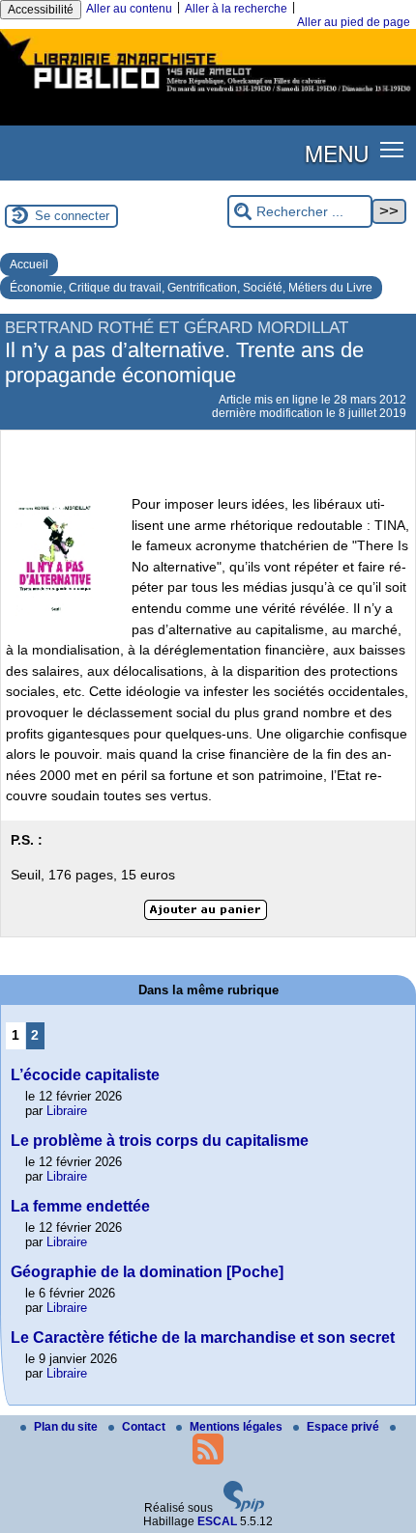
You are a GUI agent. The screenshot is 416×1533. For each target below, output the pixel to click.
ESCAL (217, 1521)
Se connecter (72, 216)
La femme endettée (80, 1206)
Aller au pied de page (353, 22)
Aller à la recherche (236, 8)
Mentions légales (237, 1427)
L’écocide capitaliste (85, 1075)
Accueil (29, 264)
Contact (145, 1427)
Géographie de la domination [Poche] (147, 1272)
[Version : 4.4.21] (244, 1508)
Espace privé (344, 1427)
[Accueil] (208, 94)
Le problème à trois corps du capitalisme (160, 1140)
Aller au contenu (129, 8)
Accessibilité (41, 9)
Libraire (66, 1110)
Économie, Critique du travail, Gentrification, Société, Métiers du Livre (191, 287)
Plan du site (67, 1427)
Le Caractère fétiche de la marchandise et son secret (203, 1337)
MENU (337, 152)
